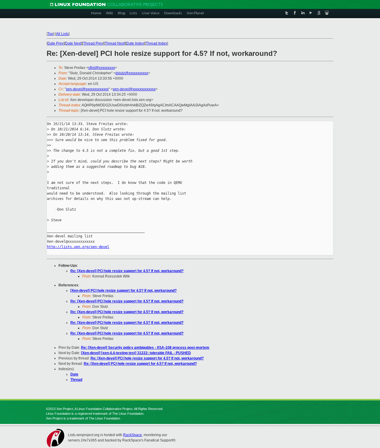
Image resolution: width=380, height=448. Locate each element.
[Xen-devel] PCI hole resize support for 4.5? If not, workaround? (123, 290)
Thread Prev (93, 43)
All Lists (62, 34)
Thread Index (156, 43)
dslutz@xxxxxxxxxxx (131, 73)
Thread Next (115, 43)
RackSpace (132, 435)
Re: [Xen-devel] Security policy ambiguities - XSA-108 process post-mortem (145, 348)
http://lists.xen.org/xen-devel (78, 247)
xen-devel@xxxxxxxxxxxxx (87, 89)
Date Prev (56, 43)
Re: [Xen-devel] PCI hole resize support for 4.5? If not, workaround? (126, 271)
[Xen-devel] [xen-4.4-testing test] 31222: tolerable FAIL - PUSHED (136, 353)
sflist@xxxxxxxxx (101, 68)
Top (50, 34)
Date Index (135, 43)
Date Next (73, 43)
